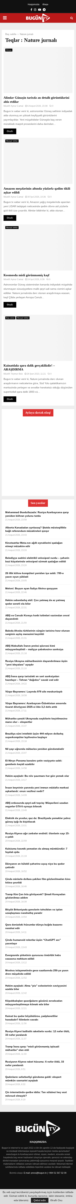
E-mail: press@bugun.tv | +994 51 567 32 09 (45, 1173)
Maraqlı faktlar (12, 141)
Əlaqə (45, 4)
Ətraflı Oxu (56, 1200)
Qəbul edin (40, 1200)
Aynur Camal (17, 106)
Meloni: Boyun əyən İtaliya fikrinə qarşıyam (31, 588)
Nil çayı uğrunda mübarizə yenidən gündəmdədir (34, 748)
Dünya (8, 50)
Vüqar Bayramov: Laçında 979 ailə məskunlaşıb (33, 691)
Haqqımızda (33, 4)
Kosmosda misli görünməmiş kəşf (26, 275)
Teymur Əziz (17, 374)
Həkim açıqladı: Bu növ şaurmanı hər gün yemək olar (37, 775)
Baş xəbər (10, 318)
